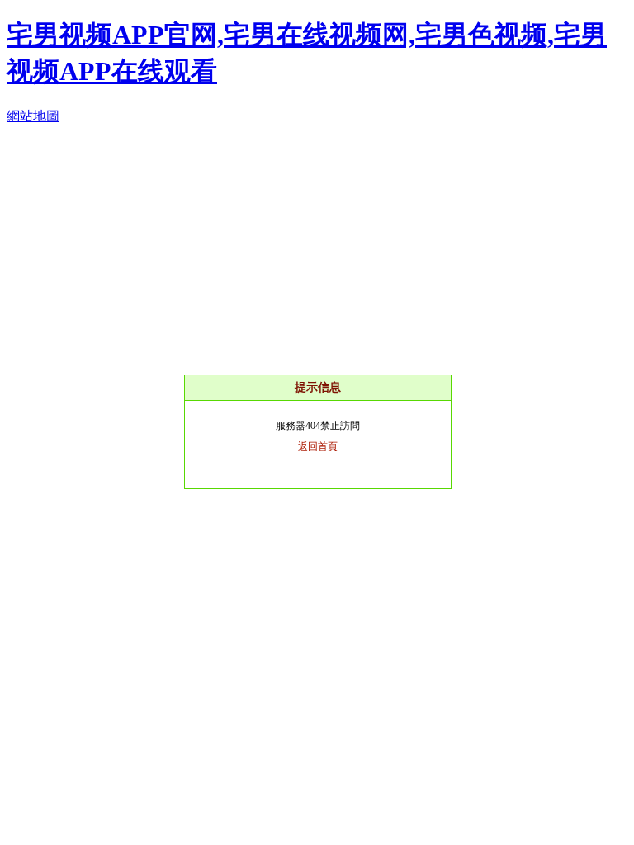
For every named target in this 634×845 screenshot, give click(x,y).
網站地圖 (33, 116)
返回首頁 (318, 446)
